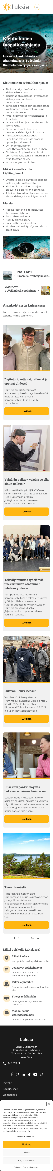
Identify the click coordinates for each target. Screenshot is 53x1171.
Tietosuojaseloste (30, 1167)
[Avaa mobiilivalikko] (48, 7)
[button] (48, 1103)
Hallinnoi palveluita (25, 1136)
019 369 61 (14, 1063)
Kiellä (27, 1152)
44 (32, 938)
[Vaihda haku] (37, 7)
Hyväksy (26, 1144)
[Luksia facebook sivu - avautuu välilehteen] (12, 1072)
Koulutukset (10, 1089)
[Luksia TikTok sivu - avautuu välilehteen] (29, 1072)
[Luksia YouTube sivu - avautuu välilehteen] (35, 1072)
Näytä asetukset (26, 1160)
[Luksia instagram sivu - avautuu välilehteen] (17, 1072)
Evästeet (17, 1167)
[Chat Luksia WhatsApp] (41, 1072)
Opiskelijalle (10, 1094)
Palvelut (8, 1083)
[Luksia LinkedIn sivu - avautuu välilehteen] (23, 1072)
